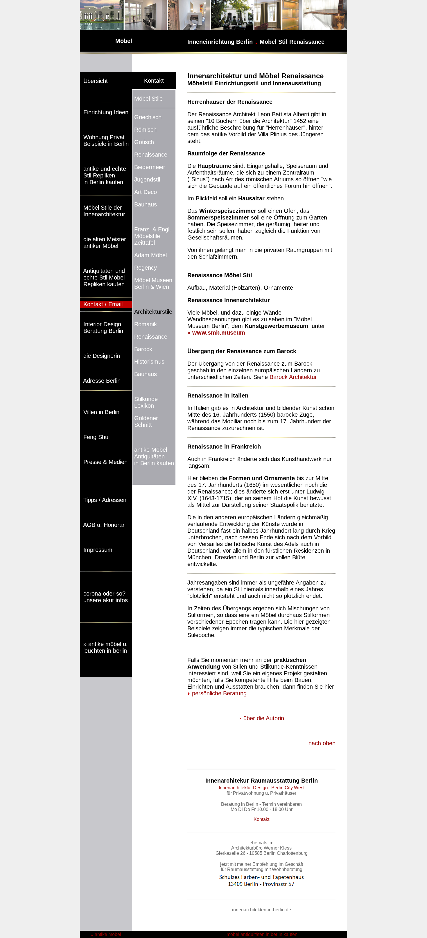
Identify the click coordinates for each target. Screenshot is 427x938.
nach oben (322, 743)
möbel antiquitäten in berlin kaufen (261, 934)
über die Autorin (263, 718)
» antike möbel (106, 934)
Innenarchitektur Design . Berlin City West (261, 787)
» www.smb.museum (216, 332)
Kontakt (261, 819)
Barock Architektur (293, 377)
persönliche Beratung (219, 693)
